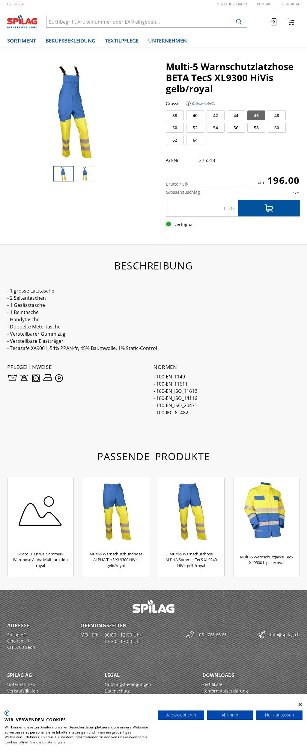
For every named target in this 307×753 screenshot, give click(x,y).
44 (236, 115)
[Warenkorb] (291, 21)
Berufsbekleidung (70, 40)
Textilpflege (122, 40)
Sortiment (21, 40)
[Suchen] (239, 22)
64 (195, 140)
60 (276, 128)
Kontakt (264, 4)
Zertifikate (212, 684)
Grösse (173, 103)
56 (236, 128)
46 (256, 115)
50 (174, 128)
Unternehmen (167, 40)
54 (215, 128)
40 (195, 115)
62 (174, 140)
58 (256, 128)
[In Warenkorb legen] (269, 208)
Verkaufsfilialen (232, 4)
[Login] (273, 21)
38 (174, 115)
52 (195, 128)
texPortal (291, 4)
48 (276, 115)
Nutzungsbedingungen (128, 684)
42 (215, 115)
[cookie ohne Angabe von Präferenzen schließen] (300, 704)
